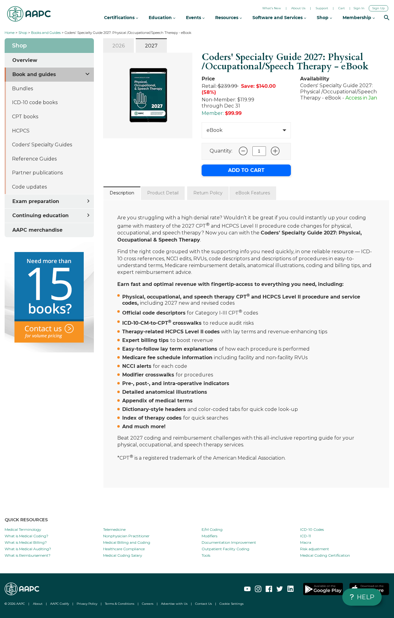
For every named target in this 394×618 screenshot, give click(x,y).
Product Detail (163, 193)
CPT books (25, 117)
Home (9, 32)
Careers (147, 604)
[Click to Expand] (88, 73)
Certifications (120, 17)
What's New (271, 8)
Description (122, 193)
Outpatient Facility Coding (225, 549)
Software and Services (278, 17)
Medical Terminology (23, 529)
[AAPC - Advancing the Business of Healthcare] (29, 14)
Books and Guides (46, 32)
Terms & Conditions (119, 604)
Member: (213, 113)
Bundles (22, 88)
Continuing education (40, 215)
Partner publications (37, 173)
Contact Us (203, 604)
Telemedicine (114, 529)
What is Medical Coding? (26, 536)
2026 (118, 46)
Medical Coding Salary (122, 555)
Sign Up (378, 8)
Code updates (29, 187)
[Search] (386, 18)
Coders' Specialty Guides (42, 145)
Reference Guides (34, 159)
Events (194, 17)
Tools (206, 555)
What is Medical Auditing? (28, 549)
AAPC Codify (59, 604)
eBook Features (252, 193)
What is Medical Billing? (26, 542)
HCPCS (21, 131)
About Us (298, 8)
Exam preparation (35, 201)
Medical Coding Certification (325, 555)
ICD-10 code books (35, 102)
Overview (24, 60)
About (37, 604)
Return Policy (208, 193)
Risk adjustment (314, 549)
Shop (22, 32)
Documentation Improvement (229, 542)
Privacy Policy (87, 604)
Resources (227, 17)
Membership (357, 17)
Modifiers (209, 536)
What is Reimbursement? (27, 555)
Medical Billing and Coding (126, 542)
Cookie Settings (231, 604)
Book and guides (34, 74)
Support (322, 8)
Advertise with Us (174, 604)
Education (161, 17)
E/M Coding (212, 529)
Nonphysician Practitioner (126, 536)
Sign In (358, 8)
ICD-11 (305, 536)
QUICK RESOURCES (26, 519)
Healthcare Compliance (124, 549)
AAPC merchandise (37, 230)
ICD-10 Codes (312, 529)
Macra (305, 542)
